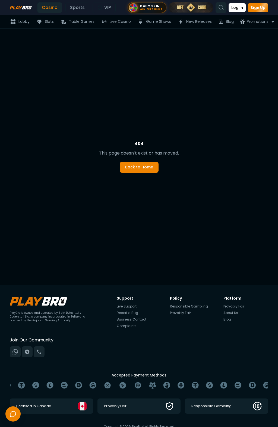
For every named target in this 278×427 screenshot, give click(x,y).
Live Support (127, 306)
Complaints (127, 326)
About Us (230, 313)
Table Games (81, 21)
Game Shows (158, 21)
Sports (77, 7)
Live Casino (120, 21)
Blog (230, 21)
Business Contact (131, 319)
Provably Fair (180, 313)
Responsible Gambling (189, 306)
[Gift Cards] (191, 7)
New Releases (199, 21)
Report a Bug (127, 313)
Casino (50, 7)
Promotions (257, 21)
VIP (107, 7)
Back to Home (139, 167)
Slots (49, 21)
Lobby (24, 21)
